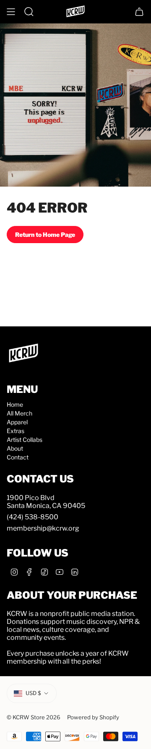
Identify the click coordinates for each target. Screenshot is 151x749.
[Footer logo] (23, 353)
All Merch (19, 413)
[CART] (139, 11)
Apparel (17, 422)
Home (15, 404)
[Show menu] (11, 11)
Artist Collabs (24, 439)
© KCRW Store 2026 (33, 717)
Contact (18, 457)
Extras (15, 430)
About (15, 448)
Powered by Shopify (93, 717)
